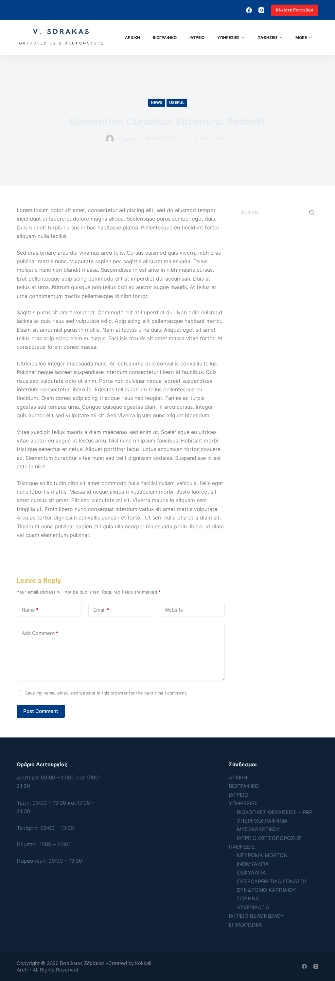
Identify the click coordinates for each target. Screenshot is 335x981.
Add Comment (40, 633)
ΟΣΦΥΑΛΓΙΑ (251, 872)
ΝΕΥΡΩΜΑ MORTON (262, 855)
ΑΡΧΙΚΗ (238, 777)
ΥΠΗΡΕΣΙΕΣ (243, 803)
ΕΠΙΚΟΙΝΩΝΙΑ (245, 924)
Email (101, 610)
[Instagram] (261, 10)
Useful (177, 102)
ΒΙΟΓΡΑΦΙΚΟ (244, 786)
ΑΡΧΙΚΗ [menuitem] (132, 37)
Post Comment (40, 711)
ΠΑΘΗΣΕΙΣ (242, 846)
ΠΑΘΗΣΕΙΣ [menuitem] (267, 37)
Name (30, 610)
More (301, 37)
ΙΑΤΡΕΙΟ (238, 795)
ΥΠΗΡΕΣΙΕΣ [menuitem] (228, 37)
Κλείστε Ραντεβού (294, 9)
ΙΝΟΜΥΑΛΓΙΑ (253, 864)
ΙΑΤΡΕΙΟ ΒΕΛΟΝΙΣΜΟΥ (256, 915)
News (157, 102)
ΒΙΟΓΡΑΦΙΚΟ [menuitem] (165, 37)
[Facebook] (249, 10)
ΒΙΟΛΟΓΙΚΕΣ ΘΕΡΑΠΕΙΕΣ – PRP (274, 812)
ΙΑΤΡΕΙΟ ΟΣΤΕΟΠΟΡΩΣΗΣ (269, 838)
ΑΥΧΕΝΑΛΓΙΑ (253, 907)
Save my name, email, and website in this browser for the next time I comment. (106, 693)
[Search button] (311, 212)
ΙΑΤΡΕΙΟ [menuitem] (196, 37)
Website (174, 610)
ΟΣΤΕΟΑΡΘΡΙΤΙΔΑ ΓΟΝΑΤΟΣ (272, 881)
